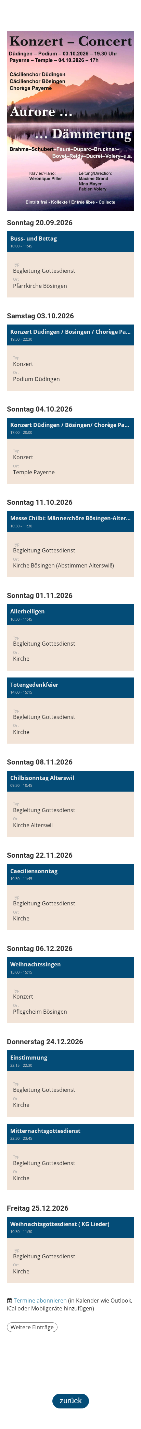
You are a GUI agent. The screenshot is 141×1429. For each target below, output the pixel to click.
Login (91, 17)
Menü (121, 21)
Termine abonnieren (40, 1300)
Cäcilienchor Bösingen (25, 17)
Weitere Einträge (32, 1327)
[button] (70, 264)
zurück (71, 1400)
